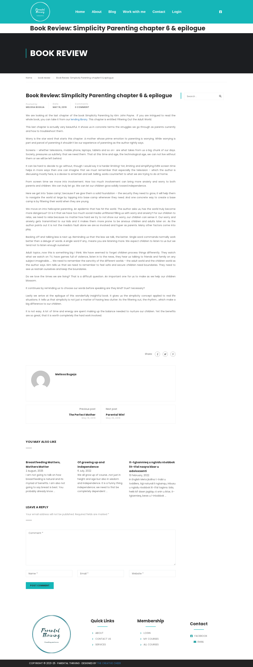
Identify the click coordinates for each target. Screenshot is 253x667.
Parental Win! (115, 414)
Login (176, 12)
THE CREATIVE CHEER (109, 663)
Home (80, 12)
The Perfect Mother (82, 414)
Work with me (134, 12)
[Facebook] (157, 354)
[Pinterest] (173, 354)
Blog (112, 12)
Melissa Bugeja (35, 107)
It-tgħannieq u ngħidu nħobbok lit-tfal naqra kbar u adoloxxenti (152, 466)
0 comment (82, 107)
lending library (79, 119)
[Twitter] (165, 354)
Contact (158, 12)
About (97, 12)
